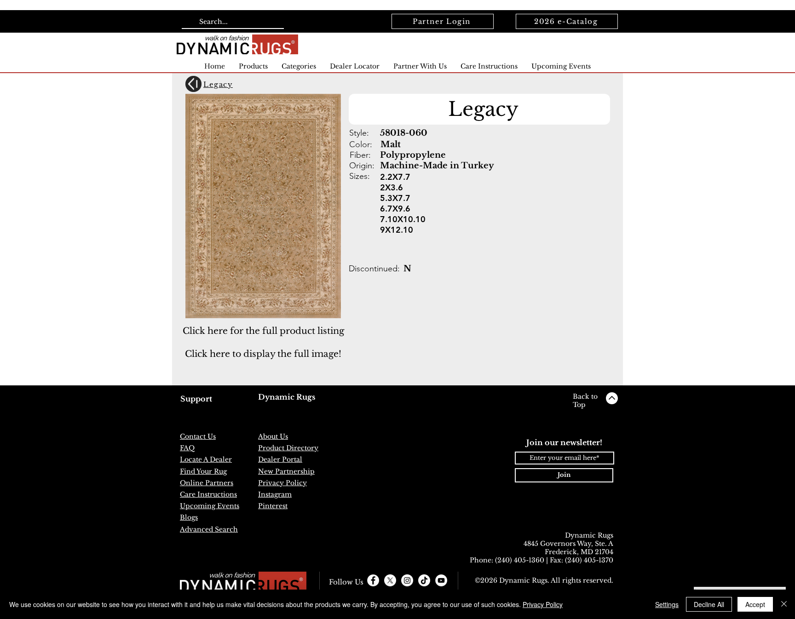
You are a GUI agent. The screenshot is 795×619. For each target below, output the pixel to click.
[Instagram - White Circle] (407, 580)
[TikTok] (424, 580)
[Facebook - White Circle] (373, 580)
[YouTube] (441, 580)
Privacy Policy (543, 604)
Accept (755, 604)
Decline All (709, 604)
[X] (390, 580)
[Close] (783, 604)
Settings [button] (667, 604)
